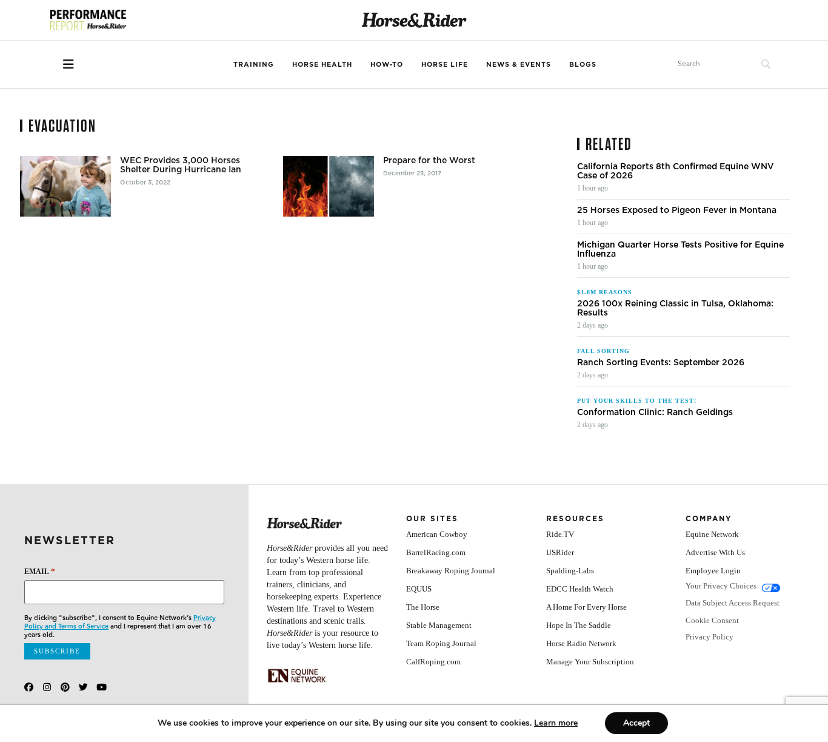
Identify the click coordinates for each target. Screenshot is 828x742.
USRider (560, 552)
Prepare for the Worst (429, 160)
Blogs (582, 64)
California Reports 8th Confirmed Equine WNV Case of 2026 (675, 171)
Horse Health (322, 64)
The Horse (422, 607)
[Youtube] (101, 687)
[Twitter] (83, 687)
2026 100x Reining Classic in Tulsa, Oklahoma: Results (675, 308)
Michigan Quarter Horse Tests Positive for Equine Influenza (680, 249)
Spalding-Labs (570, 570)
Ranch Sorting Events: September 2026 (660, 362)
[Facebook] (28, 687)
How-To (386, 64)
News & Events (518, 64)
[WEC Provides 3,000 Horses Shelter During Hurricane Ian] (65, 186)
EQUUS (419, 588)
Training (253, 64)
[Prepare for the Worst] (328, 186)
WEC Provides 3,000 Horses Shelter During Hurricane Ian (180, 165)
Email (39, 571)
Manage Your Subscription (590, 661)
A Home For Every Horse (586, 607)
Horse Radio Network (581, 643)
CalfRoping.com (433, 661)
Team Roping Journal (441, 643)
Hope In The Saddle (578, 625)
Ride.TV (560, 534)
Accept (636, 723)
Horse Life (444, 64)
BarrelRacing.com (436, 552)
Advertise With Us (715, 552)
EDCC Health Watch (579, 588)
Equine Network (712, 534)
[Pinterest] (65, 687)
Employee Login (713, 570)
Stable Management (439, 625)
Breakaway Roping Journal (450, 570)
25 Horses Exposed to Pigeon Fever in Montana (676, 210)
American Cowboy (436, 534)
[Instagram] (47, 687)
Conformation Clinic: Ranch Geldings (655, 412)
